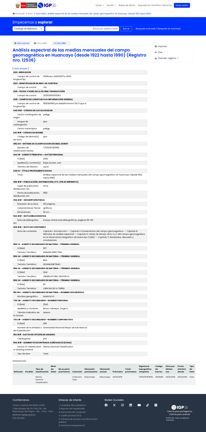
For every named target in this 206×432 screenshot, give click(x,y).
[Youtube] (139, 405)
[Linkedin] (131, 405)
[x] (115, 405)
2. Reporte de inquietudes (72, 408)
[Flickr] (156, 405)
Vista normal (22, 43)
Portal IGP (20, 13)
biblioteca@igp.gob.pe (24, 414)
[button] (99, 5)
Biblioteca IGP (47, 5)
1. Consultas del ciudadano (72, 405)
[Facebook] (107, 405)
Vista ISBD (61, 43)
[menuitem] (155, 5)
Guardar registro (167, 58)
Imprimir (162, 46)
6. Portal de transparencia (72, 425)
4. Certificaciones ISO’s (70, 415)
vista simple (20, 68)
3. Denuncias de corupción (72, 412)
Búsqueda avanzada (146, 28)
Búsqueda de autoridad (169, 28)
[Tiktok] (148, 405)
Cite (159, 52)
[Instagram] (123, 405)
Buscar (126, 28)
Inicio (30, 13)
